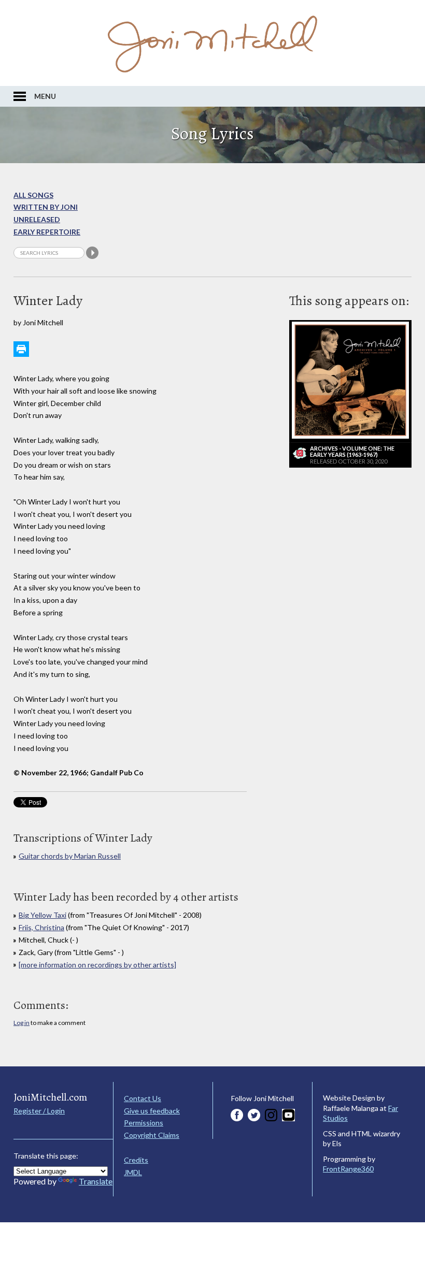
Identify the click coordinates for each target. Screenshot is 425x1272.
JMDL (133, 1172)
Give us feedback (152, 1110)
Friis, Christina (41, 927)
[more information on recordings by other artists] (97, 964)
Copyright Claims (151, 1135)
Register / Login (39, 1110)
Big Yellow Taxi (42, 914)
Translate (95, 1181)
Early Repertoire (46, 231)
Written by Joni (45, 207)
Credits (136, 1159)
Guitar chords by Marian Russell (70, 855)
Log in (21, 1023)
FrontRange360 (348, 1168)
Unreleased (36, 219)
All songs (33, 195)
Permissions (143, 1122)
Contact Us (142, 1098)
